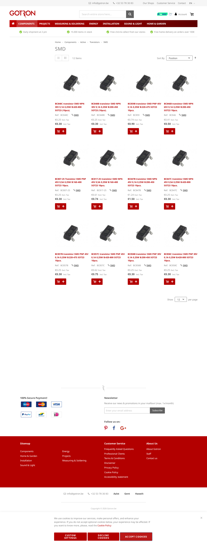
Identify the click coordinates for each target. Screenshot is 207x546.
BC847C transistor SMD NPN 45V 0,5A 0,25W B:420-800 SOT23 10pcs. (178, 182)
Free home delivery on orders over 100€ (174, 31)
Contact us (151, 458)
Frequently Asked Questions (119, 448)
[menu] (103, 23)
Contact (182, 3)
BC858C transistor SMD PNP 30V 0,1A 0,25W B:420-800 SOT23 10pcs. (180, 257)
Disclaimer (109, 462)
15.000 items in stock (81, 31)
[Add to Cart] (60, 131)
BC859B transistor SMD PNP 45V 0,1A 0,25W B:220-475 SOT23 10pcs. (144, 107)
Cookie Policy (111, 472)
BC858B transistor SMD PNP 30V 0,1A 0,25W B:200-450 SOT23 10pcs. (144, 257)
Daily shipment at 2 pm (35, 31)
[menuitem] (27, 23)
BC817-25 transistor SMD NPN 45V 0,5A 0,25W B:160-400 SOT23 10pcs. (106, 182)
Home (58, 42)
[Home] (13, 23)
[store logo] (22, 14)
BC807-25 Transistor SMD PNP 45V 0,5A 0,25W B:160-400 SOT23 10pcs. (70, 182)
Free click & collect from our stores (127, 31)
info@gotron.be (100, 3)
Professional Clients (114, 453)
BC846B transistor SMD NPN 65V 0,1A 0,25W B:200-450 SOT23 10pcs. (178, 107)
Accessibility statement (116, 476)
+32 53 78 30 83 (124, 3)
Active (83, 42)
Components (70, 42)
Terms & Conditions (114, 458)
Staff (148, 453)
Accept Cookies (136, 536)
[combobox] (106, 14)
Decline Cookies (103, 536)
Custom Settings (70, 536)
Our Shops (148, 3)
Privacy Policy (111, 467)
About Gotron (153, 448)
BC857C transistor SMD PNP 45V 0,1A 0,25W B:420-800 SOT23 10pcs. (108, 257)
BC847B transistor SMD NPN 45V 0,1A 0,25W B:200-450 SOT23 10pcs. (142, 182)
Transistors (95, 42)
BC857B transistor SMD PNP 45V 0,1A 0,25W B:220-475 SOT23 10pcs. (71, 257)
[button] (192, 3)
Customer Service (166, 3)
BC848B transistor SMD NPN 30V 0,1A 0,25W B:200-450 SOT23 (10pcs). (106, 107)
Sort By (161, 58)
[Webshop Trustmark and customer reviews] (165, 14)
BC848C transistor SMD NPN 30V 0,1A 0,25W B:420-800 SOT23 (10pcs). (69, 107)
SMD (76, 115)
